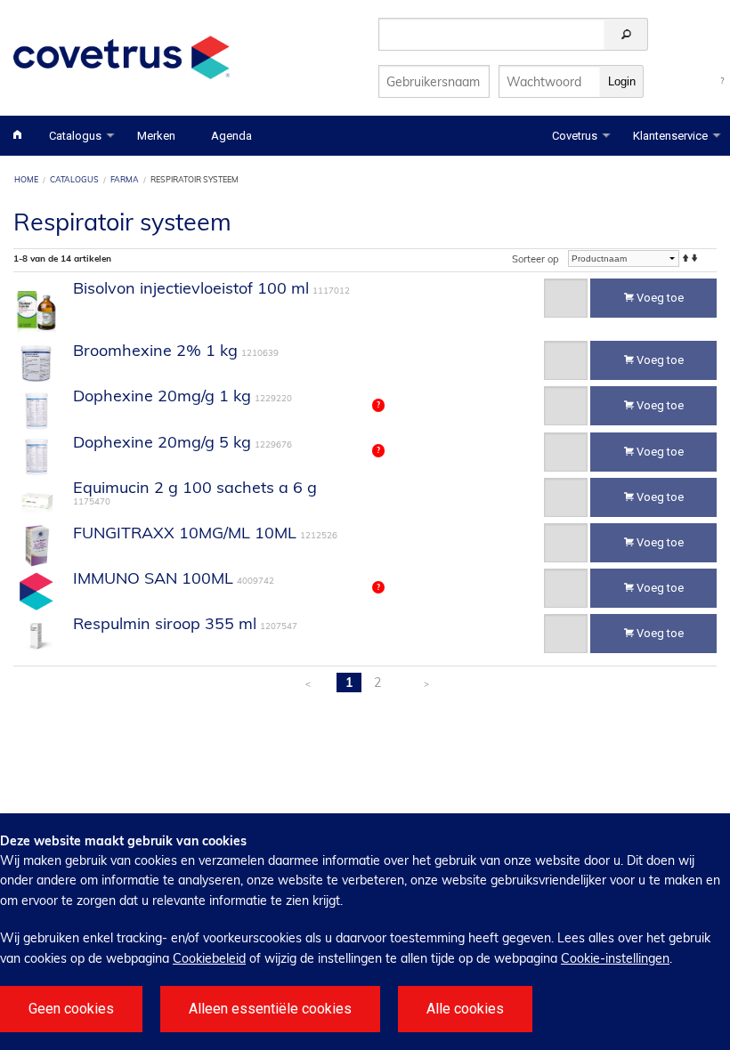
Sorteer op (535, 259)
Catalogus (75, 135)
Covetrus (574, 135)
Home (26, 179)
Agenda (231, 135)
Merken (156, 135)
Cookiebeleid (209, 958)
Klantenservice (670, 135)
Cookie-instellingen (615, 958)
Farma (124, 179)
